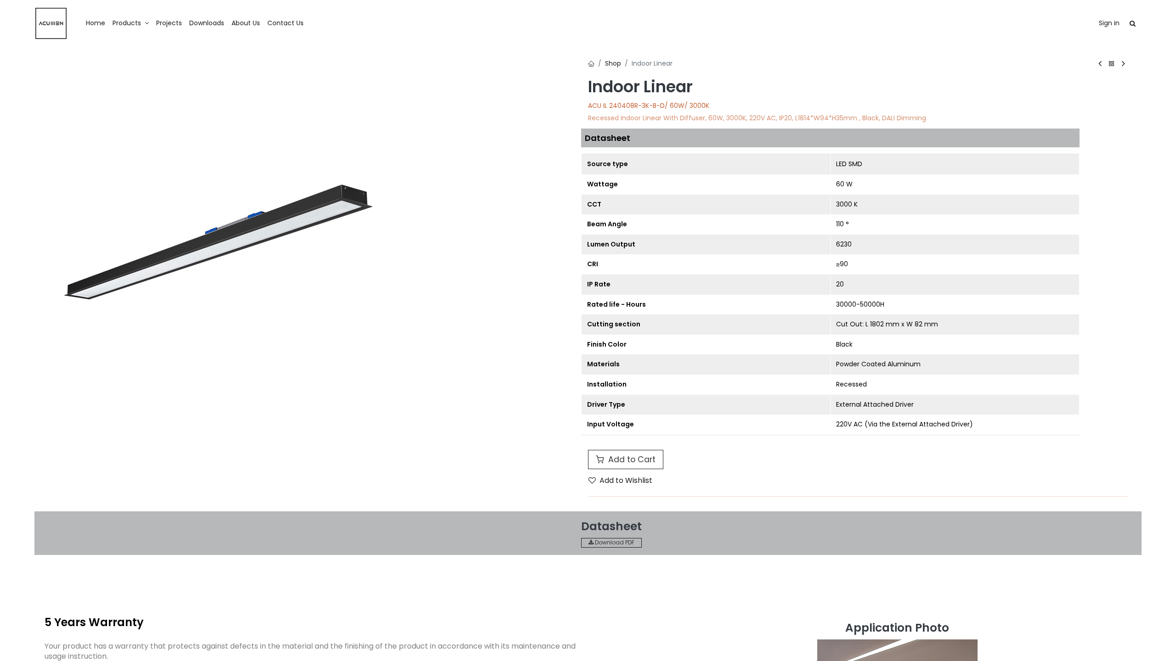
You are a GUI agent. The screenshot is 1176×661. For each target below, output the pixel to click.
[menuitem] (95, 23)
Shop (613, 63)
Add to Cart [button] (631, 459)
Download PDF (614, 542)
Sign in (1109, 23)
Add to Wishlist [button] (625, 480)
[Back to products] (1111, 64)
